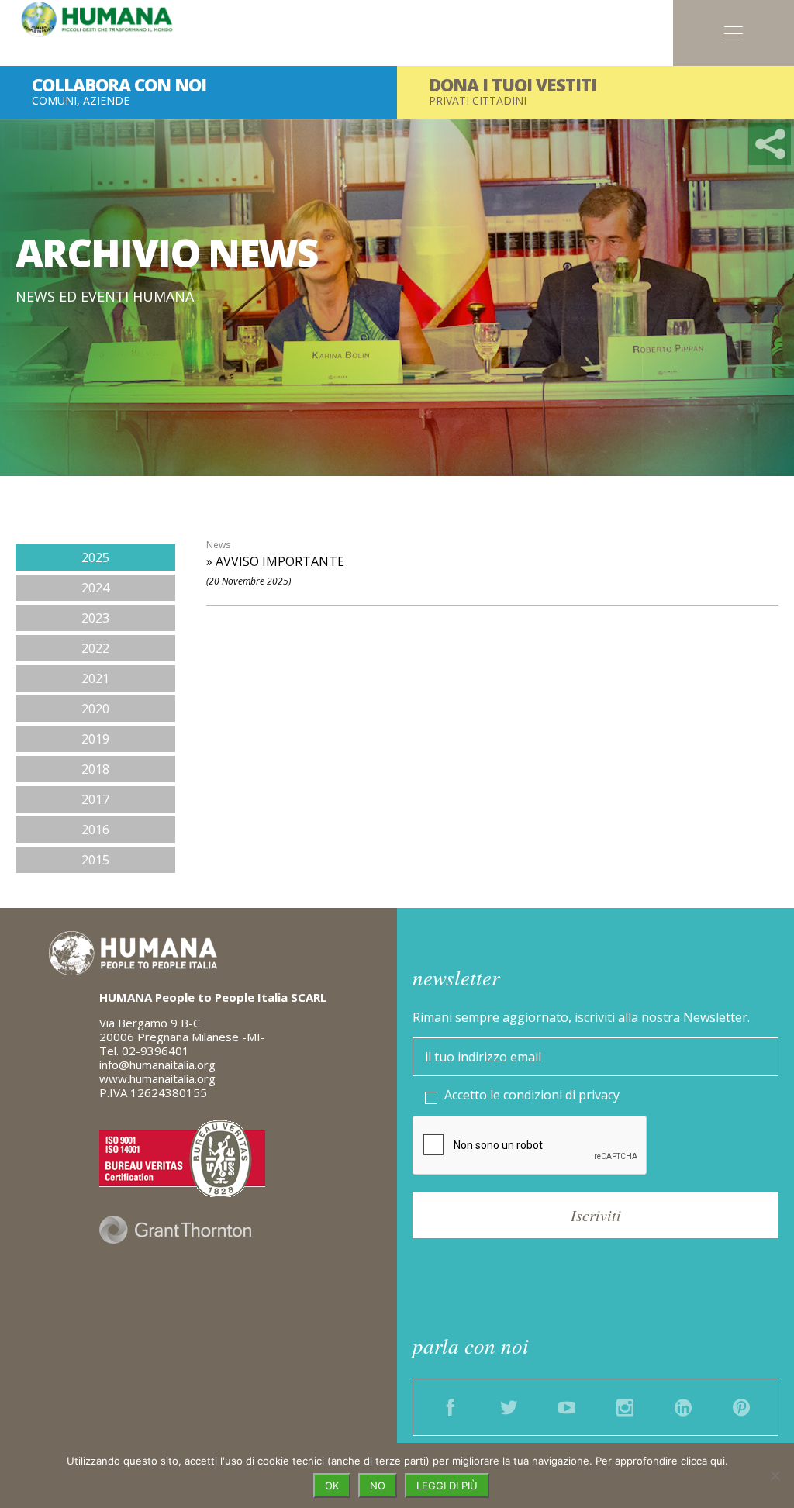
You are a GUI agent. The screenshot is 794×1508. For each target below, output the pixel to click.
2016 (95, 829)
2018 (95, 769)
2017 (95, 799)
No (377, 1485)
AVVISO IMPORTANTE (280, 561)
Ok (332, 1485)
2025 (95, 557)
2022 (95, 648)
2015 (95, 859)
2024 (95, 587)
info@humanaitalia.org (157, 1064)
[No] (774, 1475)
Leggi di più (447, 1485)
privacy (599, 1094)
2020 (95, 708)
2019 (95, 738)
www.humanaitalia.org (157, 1078)
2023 (95, 617)
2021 (95, 678)
